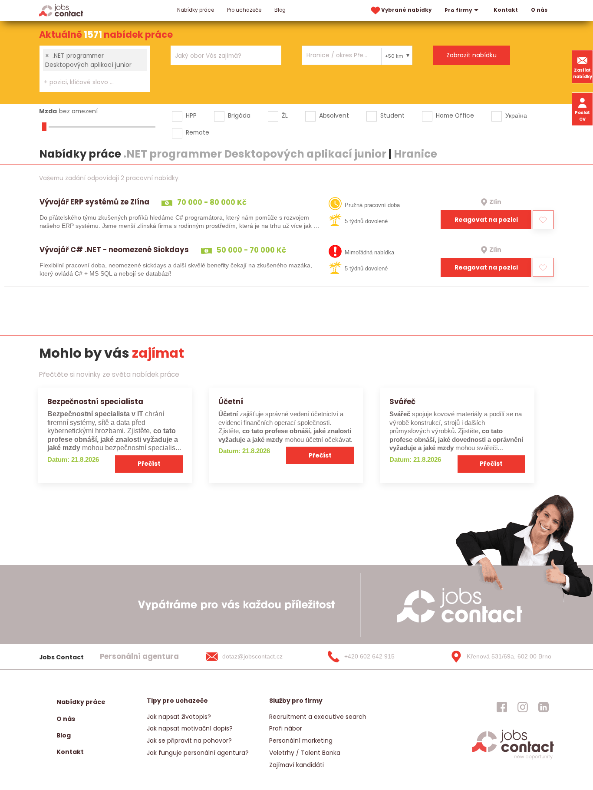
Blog (280, 10)
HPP (191, 115)
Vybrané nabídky (406, 10)
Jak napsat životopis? (179, 716)
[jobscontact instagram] (522, 707)
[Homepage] (61, 10)
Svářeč (402, 401)
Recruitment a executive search (317, 716)
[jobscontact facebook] (501, 707)
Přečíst (149, 463)
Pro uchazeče (244, 10)
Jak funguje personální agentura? (198, 752)
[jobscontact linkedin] (543, 707)
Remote (197, 132)
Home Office (455, 115)
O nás (539, 10)
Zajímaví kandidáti (296, 764)
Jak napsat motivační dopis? (190, 728)
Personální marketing (301, 740)
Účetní (230, 401)
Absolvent (334, 115)
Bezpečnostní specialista (95, 401)
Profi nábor (285, 728)
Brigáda (239, 115)
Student (392, 115)
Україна (516, 115)
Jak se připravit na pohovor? (189, 740)
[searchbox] (89, 82)
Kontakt (506, 10)
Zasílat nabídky (582, 73)
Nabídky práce (195, 10)
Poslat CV (582, 116)
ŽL (285, 115)
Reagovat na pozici (486, 219)
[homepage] (513, 759)
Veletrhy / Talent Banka (304, 752)
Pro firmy (458, 10)
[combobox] (95, 69)
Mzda (48, 111)
